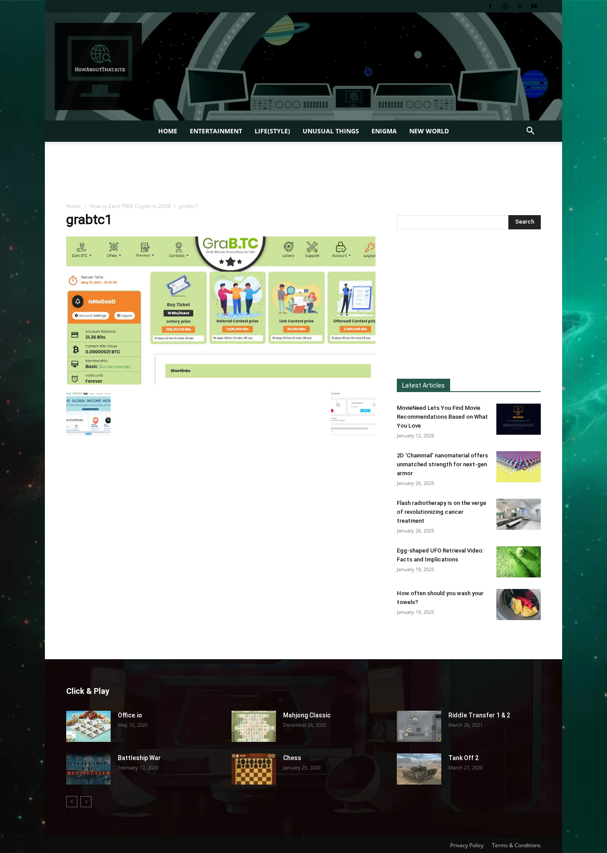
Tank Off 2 (463, 757)
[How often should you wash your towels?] (518, 604)
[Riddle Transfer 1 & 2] (419, 726)
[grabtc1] (220, 382)
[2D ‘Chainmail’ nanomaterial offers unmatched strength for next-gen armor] (518, 466)
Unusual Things (331, 131)
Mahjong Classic (307, 715)
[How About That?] (303, 66)
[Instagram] (504, 6)
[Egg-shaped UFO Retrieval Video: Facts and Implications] (518, 561)
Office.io (130, 715)
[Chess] (254, 769)
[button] (530, 132)
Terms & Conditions (516, 845)
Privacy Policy (466, 845)
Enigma (384, 131)
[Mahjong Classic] (254, 726)
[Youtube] (534, 6)
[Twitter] (519, 6)
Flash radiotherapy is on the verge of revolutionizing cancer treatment (441, 512)
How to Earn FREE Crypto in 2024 (130, 206)
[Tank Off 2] (419, 769)
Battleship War (139, 757)
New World (429, 131)
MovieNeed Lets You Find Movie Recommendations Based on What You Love (442, 416)
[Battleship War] (88, 769)
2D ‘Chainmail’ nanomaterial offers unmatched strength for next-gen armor (442, 464)
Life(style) (272, 131)
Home (167, 131)
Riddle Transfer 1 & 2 (479, 715)
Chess (292, 757)
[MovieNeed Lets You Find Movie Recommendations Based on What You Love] (518, 419)
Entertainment (216, 131)
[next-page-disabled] (86, 801)
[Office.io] (88, 726)
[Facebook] (490, 6)
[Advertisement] (303, 172)
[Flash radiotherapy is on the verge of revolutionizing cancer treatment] (518, 514)
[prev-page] (71, 801)
